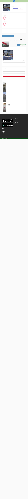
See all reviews (13, 6)
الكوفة (3, 133)
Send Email (15, 8)
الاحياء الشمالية (3, 131)
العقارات (16, 121)
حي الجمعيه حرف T (8, 104)
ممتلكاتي (16, 123)
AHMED (10, 46)
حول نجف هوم (16, 122)
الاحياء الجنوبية (3, 132)
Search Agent (14, 76)
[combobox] (24, 39)
